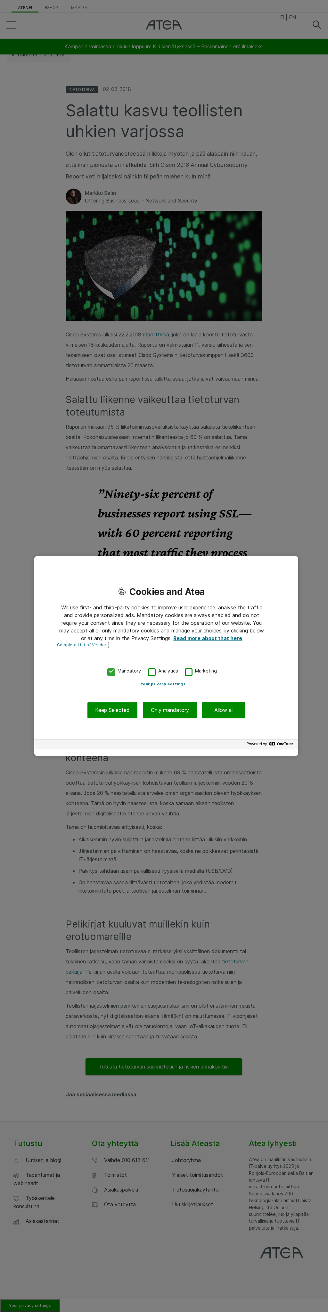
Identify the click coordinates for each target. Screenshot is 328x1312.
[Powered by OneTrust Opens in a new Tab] (270, 745)
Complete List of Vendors (83, 644)
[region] (166, 656)
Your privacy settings (163, 684)
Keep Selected (112, 710)
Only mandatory (170, 710)
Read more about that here (207, 638)
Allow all (224, 710)
